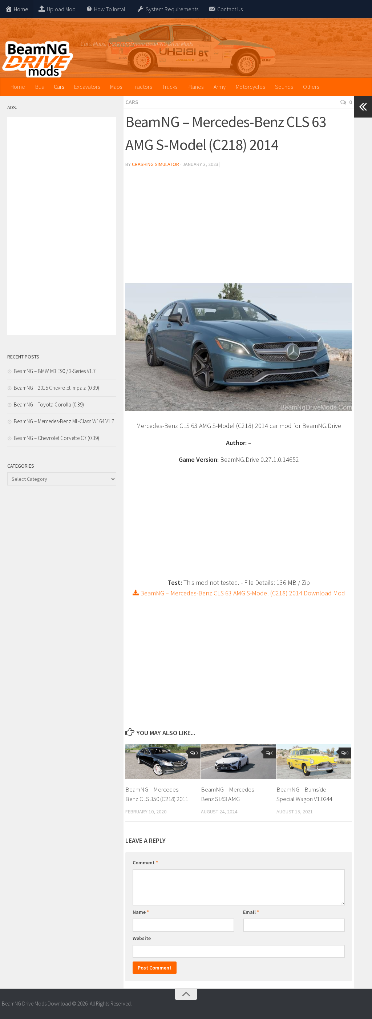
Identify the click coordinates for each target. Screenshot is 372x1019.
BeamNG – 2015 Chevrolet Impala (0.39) (56, 387)
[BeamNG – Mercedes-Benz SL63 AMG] (238, 761)
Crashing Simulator (155, 164)
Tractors (142, 86)
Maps (116, 86)
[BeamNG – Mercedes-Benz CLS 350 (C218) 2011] (163, 761)
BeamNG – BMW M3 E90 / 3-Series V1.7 (55, 371)
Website (142, 938)
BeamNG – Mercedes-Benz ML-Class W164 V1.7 (64, 421)
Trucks (169, 86)
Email (251, 912)
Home (18, 86)
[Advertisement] (238, 228)
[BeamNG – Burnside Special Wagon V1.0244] (314, 761)
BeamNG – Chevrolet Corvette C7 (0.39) (56, 438)
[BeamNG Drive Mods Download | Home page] (37, 60)
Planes (195, 86)
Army (220, 86)
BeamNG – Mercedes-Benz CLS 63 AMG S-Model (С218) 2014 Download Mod (242, 593)
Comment (145, 862)
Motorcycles (250, 86)
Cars (59, 86)
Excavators (87, 86)
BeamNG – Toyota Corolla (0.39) (49, 404)
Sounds (284, 86)
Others (311, 86)
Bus (39, 86)
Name (141, 912)
